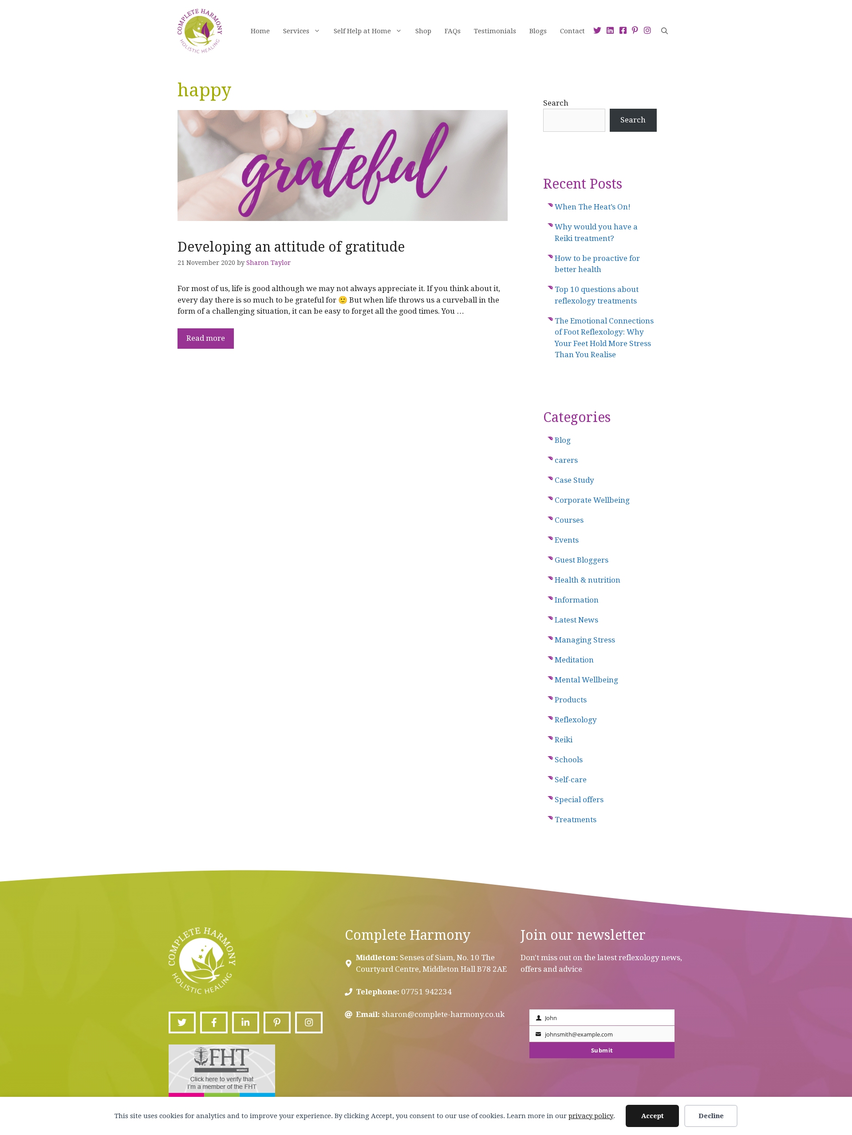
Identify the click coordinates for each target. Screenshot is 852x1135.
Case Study (574, 480)
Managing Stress (585, 639)
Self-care (571, 779)
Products (571, 699)
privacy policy (590, 1116)
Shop (423, 31)
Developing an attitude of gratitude (291, 247)
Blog (563, 440)
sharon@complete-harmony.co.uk (443, 1014)
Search (555, 103)
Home (260, 31)
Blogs (538, 31)
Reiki (563, 739)
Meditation (574, 659)
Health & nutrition (587, 579)
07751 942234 (426, 991)
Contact (572, 31)
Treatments (575, 819)
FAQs (453, 31)
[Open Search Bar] (664, 31)
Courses (569, 520)
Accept (652, 1116)
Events (567, 540)
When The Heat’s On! (593, 206)
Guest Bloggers (581, 560)
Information (577, 599)
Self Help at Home (362, 31)
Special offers (579, 799)
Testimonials (495, 31)
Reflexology (576, 719)
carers (566, 460)
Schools (569, 759)
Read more (205, 338)
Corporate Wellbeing (592, 500)
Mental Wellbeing (586, 679)
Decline (711, 1116)
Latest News (576, 619)
